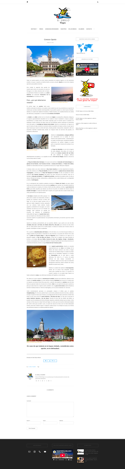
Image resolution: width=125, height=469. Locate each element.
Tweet (54, 360)
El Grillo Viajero (32, 366)
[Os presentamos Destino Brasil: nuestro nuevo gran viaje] (80, 451)
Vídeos (41, 29)
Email (44, 420)
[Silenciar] (94, 74)
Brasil (92, 453)
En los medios (72, 29)
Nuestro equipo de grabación (91, 458)
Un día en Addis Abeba (89, 111)
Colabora (81, 29)
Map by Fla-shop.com (81, 53)
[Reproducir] (77, 74)
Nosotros (63, 29)
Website (61, 420)
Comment (29, 401)
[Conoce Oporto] (50, 62)
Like (47, 360)
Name (28, 420)
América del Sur (88, 453)
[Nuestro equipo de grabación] (80, 459)
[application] (87, 69)
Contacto (89, 29)
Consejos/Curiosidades (52, 29)
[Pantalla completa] (96, 74)
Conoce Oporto (50, 39)
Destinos (33, 29)
